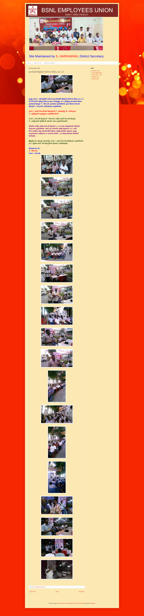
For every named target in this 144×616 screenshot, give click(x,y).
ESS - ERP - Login (97, 75)
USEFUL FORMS (49, 63)
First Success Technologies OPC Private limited (71, 603)
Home (29, 63)
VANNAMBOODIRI (97, 73)
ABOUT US (37, 63)
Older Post (81, 591)
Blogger (93, 603)
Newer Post (32, 591)
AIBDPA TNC (95, 77)
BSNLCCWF (95, 79)
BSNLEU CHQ (96, 71)
